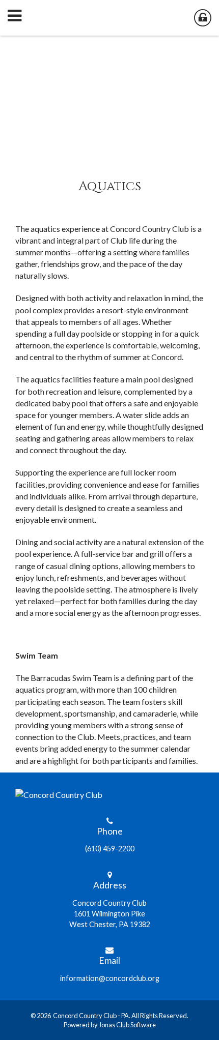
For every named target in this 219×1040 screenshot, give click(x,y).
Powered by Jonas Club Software (110, 1025)
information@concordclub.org (109, 978)
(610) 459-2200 (109, 848)
